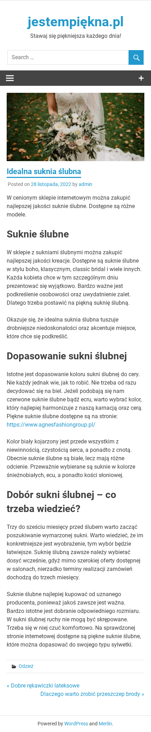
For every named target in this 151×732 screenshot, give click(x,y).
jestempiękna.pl (76, 21)
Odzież (26, 666)
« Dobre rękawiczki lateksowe (43, 685)
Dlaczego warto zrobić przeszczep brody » (92, 694)
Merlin (105, 723)
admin (85, 184)
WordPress (76, 723)
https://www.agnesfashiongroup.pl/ (51, 424)
